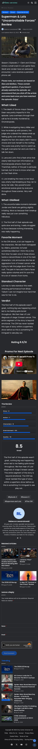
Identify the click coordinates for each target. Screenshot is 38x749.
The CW (29, 501)
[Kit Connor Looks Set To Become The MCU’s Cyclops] (7, 678)
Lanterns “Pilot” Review (26, 561)
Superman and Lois (13, 501)
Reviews (10, 8)
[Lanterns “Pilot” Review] (28, 553)
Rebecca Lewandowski (10, 29)
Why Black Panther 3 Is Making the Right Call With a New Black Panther (25, 708)
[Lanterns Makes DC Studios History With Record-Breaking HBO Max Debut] (10, 553)
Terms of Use (24, 736)
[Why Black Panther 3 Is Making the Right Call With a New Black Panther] (7, 709)
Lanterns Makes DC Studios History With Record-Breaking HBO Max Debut (10, 563)
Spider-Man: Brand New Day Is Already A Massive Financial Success (25, 687)
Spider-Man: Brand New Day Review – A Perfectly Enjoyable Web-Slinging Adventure (24, 697)
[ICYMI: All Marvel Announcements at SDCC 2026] (7, 718)
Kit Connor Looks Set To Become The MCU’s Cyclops (24, 677)
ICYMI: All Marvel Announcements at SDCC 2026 (23, 718)
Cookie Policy (14, 736)
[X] (20, 538)
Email (4, 634)
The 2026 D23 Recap (9, 582)
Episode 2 (13, 497)
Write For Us (13, 733)
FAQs (6, 733)
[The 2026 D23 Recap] (10, 575)
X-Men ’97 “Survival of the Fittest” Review (28, 583)
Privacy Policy (29, 733)
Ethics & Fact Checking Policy (14, 739)
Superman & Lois (22, 12)
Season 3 (25, 497)
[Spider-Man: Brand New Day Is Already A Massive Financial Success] (7, 687)
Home (5, 8)
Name (4, 626)
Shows (13, 12)
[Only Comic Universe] (10, 2)
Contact (21, 733)
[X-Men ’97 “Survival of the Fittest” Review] (28, 575)
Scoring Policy (29, 739)
